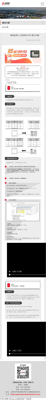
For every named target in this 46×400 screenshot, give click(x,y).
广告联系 (28, 399)
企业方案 (5, 27)
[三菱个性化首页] (6, 1)
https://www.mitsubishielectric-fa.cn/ (25, 394)
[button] (17, 16)
